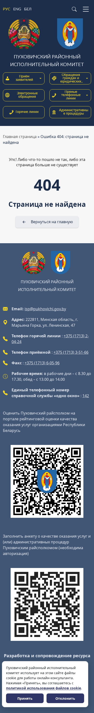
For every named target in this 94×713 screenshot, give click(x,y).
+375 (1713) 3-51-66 (71, 352)
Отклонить (65, 698)
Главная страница (20, 136)
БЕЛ (28, 9)
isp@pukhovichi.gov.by (45, 309)
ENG (17, 9)
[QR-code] (47, 481)
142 (85, 395)
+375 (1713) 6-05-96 (42, 363)
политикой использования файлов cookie (43, 688)
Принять (25, 698)
